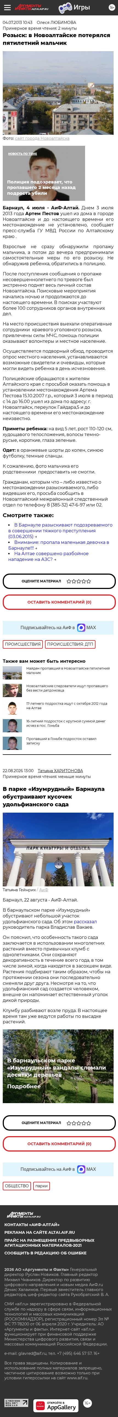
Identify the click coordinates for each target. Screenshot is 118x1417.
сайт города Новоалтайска (42, 138)
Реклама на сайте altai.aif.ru (39, 1232)
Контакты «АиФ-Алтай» (32, 1224)
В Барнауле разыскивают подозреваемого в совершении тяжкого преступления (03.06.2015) (60, 530)
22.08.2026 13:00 (18, 770)
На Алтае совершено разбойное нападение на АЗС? (48, 556)
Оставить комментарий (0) (59, 602)
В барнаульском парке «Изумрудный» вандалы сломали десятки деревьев (56, 1067)
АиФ (43, 889)
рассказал (85, 921)
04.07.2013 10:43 (17, 22)
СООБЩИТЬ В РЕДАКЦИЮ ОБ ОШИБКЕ (45, 1253)
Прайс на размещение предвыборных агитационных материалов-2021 (49, 1243)
